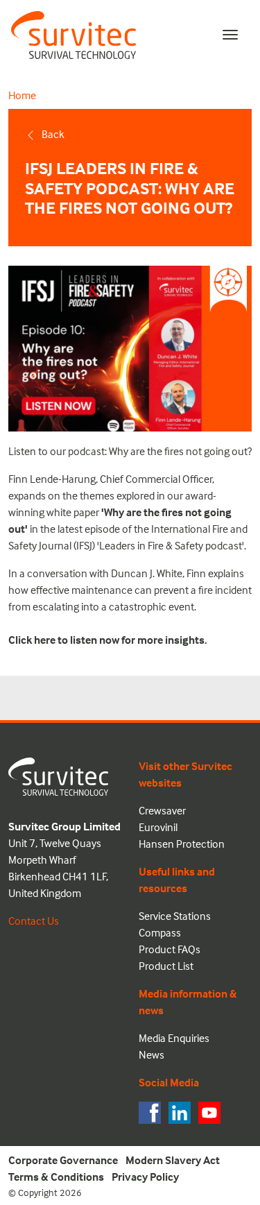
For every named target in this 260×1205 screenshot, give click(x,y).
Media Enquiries (174, 1038)
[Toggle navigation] (230, 35)
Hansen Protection (182, 844)
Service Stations (175, 916)
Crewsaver (162, 810)
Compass (160, 932)
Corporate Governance (63, 1160)
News (151, 1054)
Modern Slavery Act (172, 1160)
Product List (166, 966)
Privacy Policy (145, 1176)
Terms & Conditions (56, 1176)
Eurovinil (158, 827)
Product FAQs (169, 949)
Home (22, 95)
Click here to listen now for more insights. (107, 640)
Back (53, 134)
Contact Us (33, 921)
